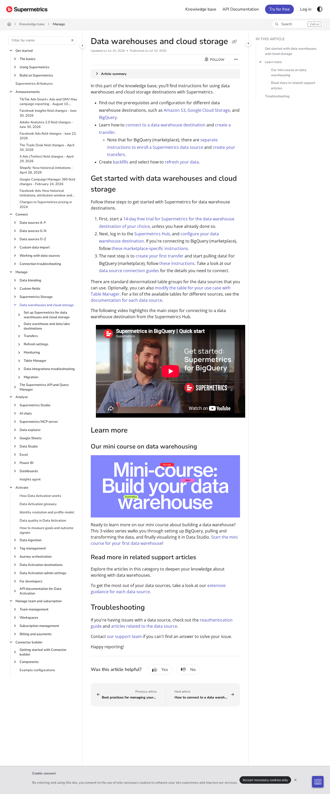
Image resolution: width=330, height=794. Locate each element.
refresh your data (182, 162)
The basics (27, 59)
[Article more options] (236, 60)
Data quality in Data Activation (43, 520)
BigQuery (108, 117)
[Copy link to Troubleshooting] (153, 608)
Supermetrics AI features (34, 83)
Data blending (30, 280)
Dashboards (29, 471)
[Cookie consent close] (295, 780)
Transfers (31, 336)
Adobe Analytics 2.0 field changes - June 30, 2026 (46, 124)
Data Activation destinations (41, 565)
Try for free (279, 9)
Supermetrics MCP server (39, 421)
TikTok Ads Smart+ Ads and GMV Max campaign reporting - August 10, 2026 (48, 101)
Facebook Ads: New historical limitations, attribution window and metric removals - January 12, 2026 (46, 193)
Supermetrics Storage (36, 297)
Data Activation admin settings (43, 573)
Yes (164, 669)
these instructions (177, 263)
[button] (298, 24)
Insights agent (30, 479)
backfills (120, 162)
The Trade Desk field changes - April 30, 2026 (47, 147)
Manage (59, 24)
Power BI (26, 463)
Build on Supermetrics (36, 75)
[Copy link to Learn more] (136, 431)
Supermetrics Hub (152, 234)
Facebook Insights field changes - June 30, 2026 (48, 113)
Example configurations (37, 670)
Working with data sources (40, 255)
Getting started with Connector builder (43, 652)
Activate (21, 487)
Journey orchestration (36, 556)
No (193, 669)
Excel (24, 454)
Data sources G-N (33, 231)
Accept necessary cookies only (265, 780)
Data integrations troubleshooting (49, 369)
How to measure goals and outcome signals (46, 530)
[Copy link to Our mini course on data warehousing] (205, 447)
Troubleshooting (277, 96)
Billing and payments (36, 634)
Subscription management (39, 626)
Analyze (21, 397)
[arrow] (260, 62)
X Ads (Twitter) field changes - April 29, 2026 (47, 158)
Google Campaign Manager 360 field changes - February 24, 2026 (47, 181)
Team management (34, 609)
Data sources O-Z (33, 239)
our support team (124, 636)
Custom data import (35, 247)
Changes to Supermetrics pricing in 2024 (46, 204)
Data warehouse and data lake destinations (47, 326)
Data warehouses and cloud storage (47, 305)
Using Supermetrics (34, 67)
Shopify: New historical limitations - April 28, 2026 (46, 170)
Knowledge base (32, 24)
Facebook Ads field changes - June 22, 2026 (48, 136)
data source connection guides (129, 270)
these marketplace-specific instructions (150, 248)
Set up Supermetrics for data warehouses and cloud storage (47, 315)
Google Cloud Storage (208, 110)
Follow (216, 59)
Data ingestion (31, 540)
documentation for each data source (126, 300)
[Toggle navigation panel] (82, 45)
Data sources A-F (33, 222)
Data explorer (30, 430)
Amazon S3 (174, 110)
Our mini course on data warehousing (288, 72)
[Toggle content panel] (248, 43)
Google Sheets (31, 438)
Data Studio (29, 446)
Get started (24, 50)
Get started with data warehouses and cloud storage (290, 51)
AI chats (26, 413)
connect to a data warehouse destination (165, 125)
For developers (31, 581)
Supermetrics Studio (35, 405)
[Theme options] (320, 9)
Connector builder (29, 642)
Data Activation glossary (38, 504)
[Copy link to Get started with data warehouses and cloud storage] (124, 190)
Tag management (33, 548)
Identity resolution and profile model (47, 512)
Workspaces (29, 617)
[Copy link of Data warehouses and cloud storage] (234, 42)
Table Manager (35, 360)
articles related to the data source (144, 626)
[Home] (26, 9)
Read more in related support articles (293, 85)
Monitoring (32, 352)
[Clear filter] (72, 40)
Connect (21, 214)
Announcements (27, 92)
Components (29, 662)
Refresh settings (36, 344)
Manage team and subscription (38, 601)
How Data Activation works (40, 496)
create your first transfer (160, 256)
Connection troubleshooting (40, 264)
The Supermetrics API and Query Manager (44, 387)
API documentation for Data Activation (40, 591)
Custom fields (30, 288)
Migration (31, 377)
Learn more (273, 62)
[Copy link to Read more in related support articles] (204, 558)
